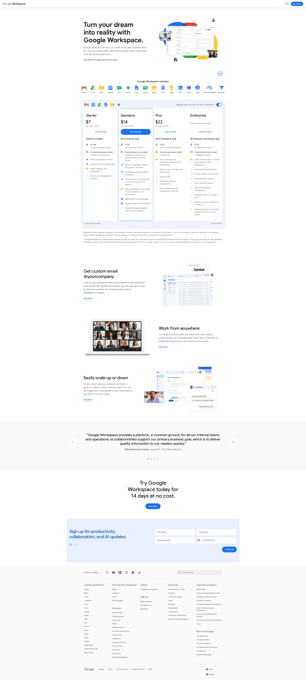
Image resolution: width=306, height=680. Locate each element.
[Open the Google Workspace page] (14, 3)
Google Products (138, 669)
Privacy (101, 669)
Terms (110, 669)
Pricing (143, 585)
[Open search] (287, 4)
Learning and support (206, 585)
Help (150, 669)
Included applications (94, 585)
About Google (122, 669)
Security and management (124, 585)
